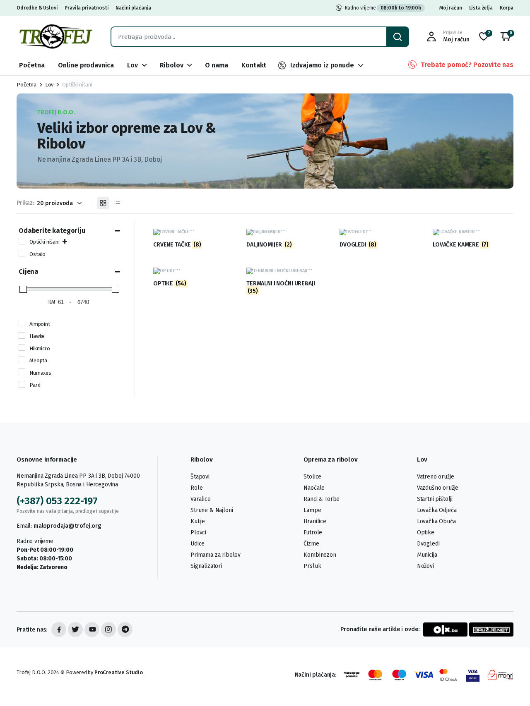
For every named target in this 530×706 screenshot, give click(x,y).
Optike (425, 532)
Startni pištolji (435, 499)
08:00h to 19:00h (401, 8)
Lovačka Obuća (436, 521)
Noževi (425, 566)
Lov (132, 65)
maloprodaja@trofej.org (67, 525)
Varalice (200, 499)
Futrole (313, 532)
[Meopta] (22, 360)
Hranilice (315, 521)
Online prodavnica (86, 65)
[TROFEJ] (55, 36)
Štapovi (200, 476)
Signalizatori (206, 566)
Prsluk (312, 566)
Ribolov (171, 65)
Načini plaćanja (133, 8)
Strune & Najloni (211, 510)
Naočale (314, 487)
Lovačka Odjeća (437, 510)
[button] (505, 37)
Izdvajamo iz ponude (322, 65)
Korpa (506, 8)
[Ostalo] (22, 253)
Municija (427, 554)
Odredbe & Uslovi (37, 8)
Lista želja (481, 8)
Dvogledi (428, 543)
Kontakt (253, 65)
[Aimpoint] (22, 323)
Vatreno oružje (435, 476)
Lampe (312, 510)
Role (196, 487)
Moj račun (450, 8)
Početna (32, 65)
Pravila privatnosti (86, 8)
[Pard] (22, 384)
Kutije (197, 521)
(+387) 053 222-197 (57, 501)
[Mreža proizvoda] (103, 203)
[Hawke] (22, 335)
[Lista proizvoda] (117, 203)
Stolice (312, 476)
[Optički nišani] (22, 241)
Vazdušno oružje (438, 487)
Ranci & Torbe (322, 499)
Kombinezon (320, 554)
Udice (197, 543)
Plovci (198, 532)
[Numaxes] (22, 372)
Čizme (311, 543)
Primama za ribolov (215, 554)
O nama (216, 65)
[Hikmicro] (22, 347)
